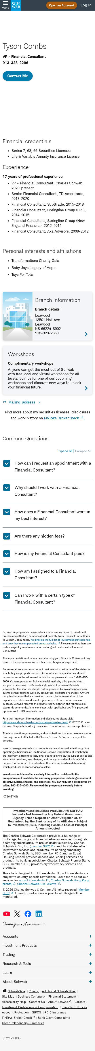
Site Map (8, 996)
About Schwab (58, 1002)
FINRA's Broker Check (17, 1017)
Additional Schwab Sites (59, 991)
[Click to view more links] (90, 936)
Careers (79, 1002)
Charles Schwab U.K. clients (36, 884)
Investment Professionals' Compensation (30, 1007)
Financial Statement (62, 996)
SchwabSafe (16, 991)
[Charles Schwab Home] (16, 5)
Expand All (65, 451)
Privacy (34, 991)
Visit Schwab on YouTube (7, 914)
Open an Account (61, 5)
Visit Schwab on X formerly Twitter (17, 914)
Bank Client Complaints (54, 1017)
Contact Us (37, 1002)
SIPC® (36, 1012)
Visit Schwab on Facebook (28, 914)
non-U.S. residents (32, 880)
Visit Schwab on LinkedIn (39, 914)
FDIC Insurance (55, 1012)
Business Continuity (31, 996)
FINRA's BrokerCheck (61, 418)
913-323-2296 (15, 63)
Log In (86, 5)
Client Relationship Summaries (23, 1023)
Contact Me (17, 76)
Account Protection (15, 1012)
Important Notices (74, 1007)
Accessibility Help (14, 1002)
